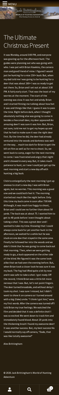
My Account (10, 389)
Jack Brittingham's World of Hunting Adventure (29, 14)
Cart (45, 387)
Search (29, 389)
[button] (5, 3)
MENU (12, 4)
